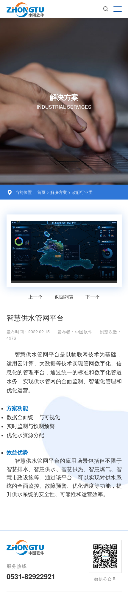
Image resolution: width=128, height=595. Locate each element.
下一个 (92, 296)
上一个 (35, 296)
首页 (41, 192)
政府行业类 (82, 192)
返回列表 (64, 296)
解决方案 (59, 192)
